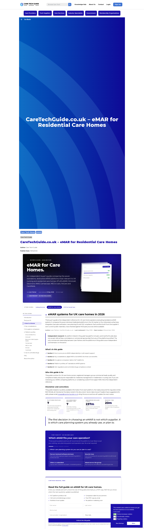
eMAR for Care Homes (54, 307)
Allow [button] (133, 523)
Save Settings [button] (120, 523)
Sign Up (118, 4)
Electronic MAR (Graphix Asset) (31, 340)
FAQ (25, 355)
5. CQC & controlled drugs (31, 352)
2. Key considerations (30, 326)
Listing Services (40, 307)
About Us (92, 4)
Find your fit (27, 320)
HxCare (27, 347)
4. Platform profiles (29, 332)
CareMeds (28, 350)
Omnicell (27, 337)
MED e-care (28, 345)
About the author (29, 358)
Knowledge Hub (80, 4)
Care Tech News (28, 232)
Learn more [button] (116, 511)
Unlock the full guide (83, 520)
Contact (101, 4)
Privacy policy (65, 525)
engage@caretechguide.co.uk (68, 394)
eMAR (39, 232)
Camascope (28, 343)
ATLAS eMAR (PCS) (30, 334)
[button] (114, 514)
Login (108, 4)
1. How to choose (29, 323)
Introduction (27, 317)
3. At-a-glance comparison (31, 329)
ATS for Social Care (69, 307)
